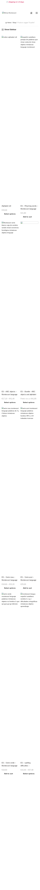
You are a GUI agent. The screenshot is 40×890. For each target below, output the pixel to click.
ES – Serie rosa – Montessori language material (9, 580)
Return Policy (6, 829)
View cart (6, 843)
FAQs (4, 823)
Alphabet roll (6, 206)
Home (9, 22)
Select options (10, 214)
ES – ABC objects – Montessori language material (9, 394)
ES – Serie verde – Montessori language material (9, 765)
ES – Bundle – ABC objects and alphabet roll (28, 394)
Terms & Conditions (8, 816)
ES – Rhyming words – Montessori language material (29, 209)
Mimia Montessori (16, 886)
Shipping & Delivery (8, 826)
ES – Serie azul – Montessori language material (28, 580)
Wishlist (5, 847)
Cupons (6, 850)
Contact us (8, 866)
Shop (14, 22)
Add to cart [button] (27, 217)
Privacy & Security (8, 820)
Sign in (5, 840)
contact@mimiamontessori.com (15, 871)
